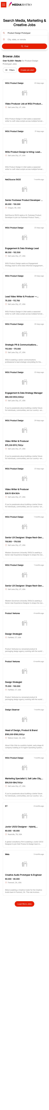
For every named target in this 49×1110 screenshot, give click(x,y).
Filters (11, 70)
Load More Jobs (24, 904)
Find (26, 46)
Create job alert (27, 70)
